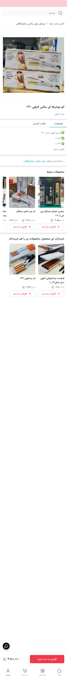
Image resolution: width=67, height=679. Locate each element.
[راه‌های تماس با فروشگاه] (6, 646)
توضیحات (58, 123)
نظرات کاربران (39, 123)
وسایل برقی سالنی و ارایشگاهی (30, 23)
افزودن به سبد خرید (47, 659)
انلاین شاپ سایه (56, 23)
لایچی (56, 114)
